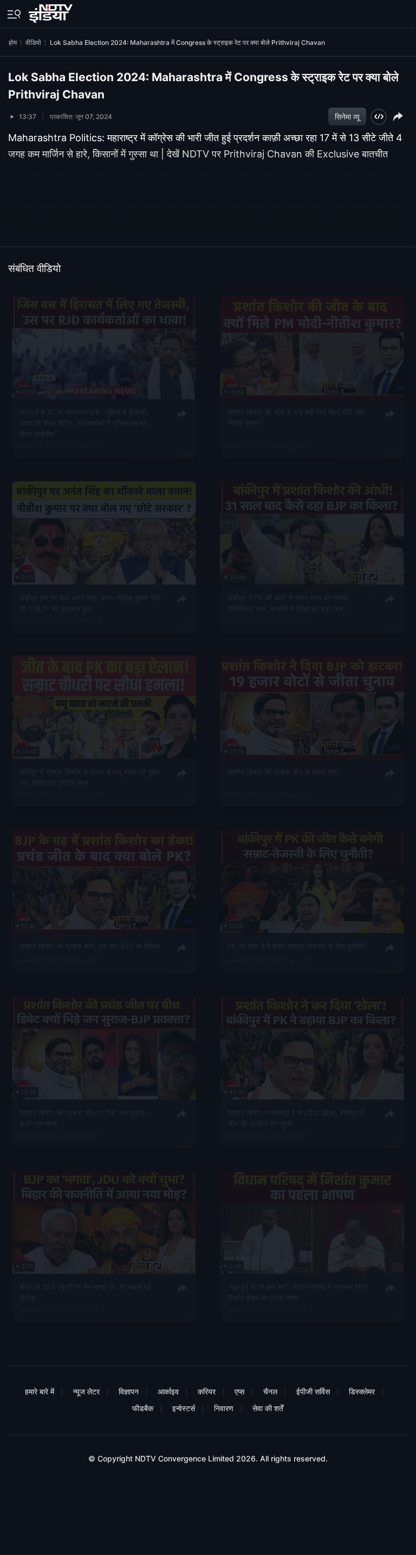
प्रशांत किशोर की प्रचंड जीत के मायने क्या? (283, 771)
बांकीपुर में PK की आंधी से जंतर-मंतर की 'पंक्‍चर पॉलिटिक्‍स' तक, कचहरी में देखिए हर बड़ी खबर (288, 602)
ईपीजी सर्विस (313, 1391)
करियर (207, 1391)
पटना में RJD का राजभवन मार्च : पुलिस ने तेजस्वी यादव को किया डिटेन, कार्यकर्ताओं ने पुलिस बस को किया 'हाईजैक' (83, 423)
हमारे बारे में (39, 1391)
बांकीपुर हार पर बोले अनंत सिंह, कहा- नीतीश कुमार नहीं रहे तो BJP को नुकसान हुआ (90, 602)
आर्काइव (168, 1391)
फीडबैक (142, 1408)
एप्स (239, 1391)
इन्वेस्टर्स (183, 1408)
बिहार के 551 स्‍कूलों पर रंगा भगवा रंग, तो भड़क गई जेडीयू (85, 1291)
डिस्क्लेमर (362, 1391)
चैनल (270, 1391)
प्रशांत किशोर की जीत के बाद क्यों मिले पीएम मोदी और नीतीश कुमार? (295, 417)
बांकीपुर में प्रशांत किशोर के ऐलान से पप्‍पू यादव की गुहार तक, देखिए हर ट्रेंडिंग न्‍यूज (90, 777)
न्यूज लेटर (86, 1391)
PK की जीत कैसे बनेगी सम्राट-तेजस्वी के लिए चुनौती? (296, 945)
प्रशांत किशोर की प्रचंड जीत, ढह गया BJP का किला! (90, 945)
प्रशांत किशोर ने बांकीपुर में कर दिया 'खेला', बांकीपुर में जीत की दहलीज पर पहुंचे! (295, 1117)
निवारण (223, 1408)
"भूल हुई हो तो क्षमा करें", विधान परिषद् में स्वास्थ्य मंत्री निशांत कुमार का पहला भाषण (297, 1291)
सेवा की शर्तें (267, 1408)
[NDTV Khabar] (52, 11)
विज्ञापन (129, 1391)
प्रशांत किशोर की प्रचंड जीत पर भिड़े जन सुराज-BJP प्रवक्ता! (83, 1117)
